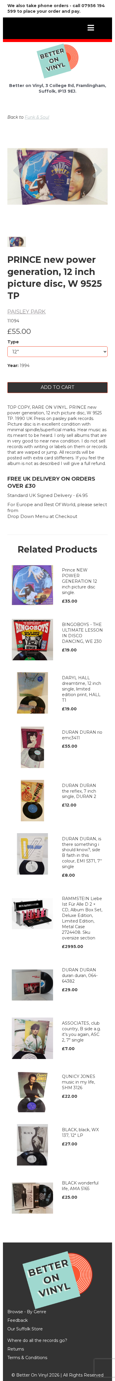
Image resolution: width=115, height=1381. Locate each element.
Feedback (17, 1320)
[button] (17, 193)
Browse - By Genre (26, 1311)
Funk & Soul (37, 117)
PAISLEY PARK (26, 311)
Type (13, 342)
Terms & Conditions (27, 1357)
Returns (15, 1349)
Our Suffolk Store (25, 1329)
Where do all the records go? (37, 1340)
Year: (13, 365)
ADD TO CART (58, 387)
